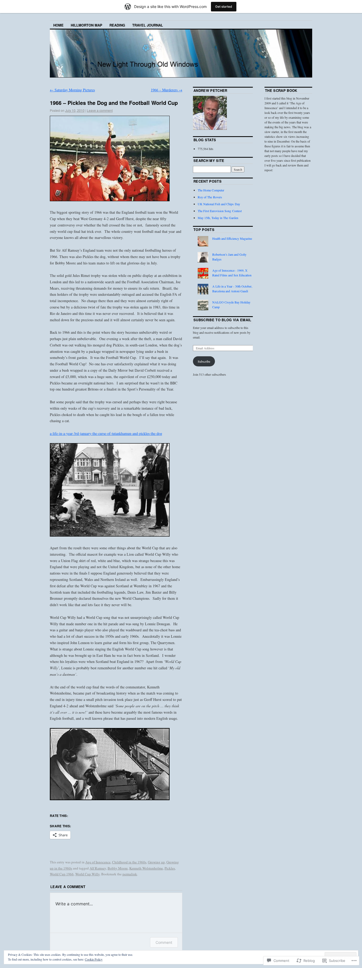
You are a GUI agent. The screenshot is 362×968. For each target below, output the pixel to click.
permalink (129, 874)
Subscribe (204, 361)
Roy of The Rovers (210, 197)
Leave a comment (100, 110)
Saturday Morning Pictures (72, 89)
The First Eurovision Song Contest (220, 211)
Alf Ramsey (98, 868)
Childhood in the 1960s (129, 862)
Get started (223, 6)
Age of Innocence (98, 862)
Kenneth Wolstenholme (146, 868)
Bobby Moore (118, 868)
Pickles (170, 868)
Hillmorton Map (86, 25)
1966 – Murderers (166, 89)
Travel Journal (147, 25)
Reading (117, 25)
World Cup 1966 (62, 874)
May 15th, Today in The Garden (218, 218)
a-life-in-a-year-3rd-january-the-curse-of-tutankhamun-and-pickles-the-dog (106, 433)
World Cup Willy (87, 874)
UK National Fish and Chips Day (219, 204)
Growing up (156, 862)
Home (58, 25)
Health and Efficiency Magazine (232, 238)
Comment (164, 942)
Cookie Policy (94, 959)
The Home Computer (211, 190)
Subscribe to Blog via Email (222, 319)
